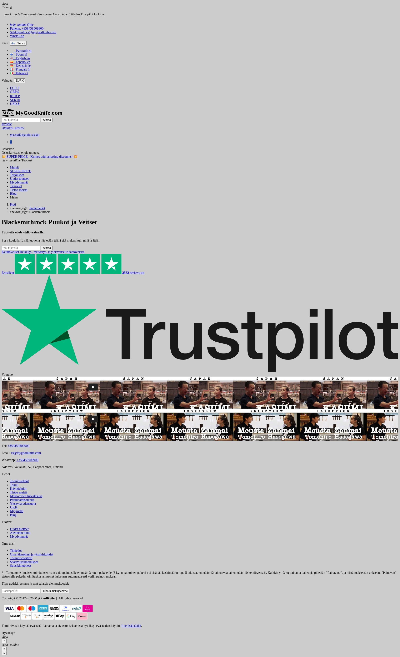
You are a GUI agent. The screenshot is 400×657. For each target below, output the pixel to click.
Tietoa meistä (18, 492)
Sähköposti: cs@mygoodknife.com (33, 32)
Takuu (14, 485)
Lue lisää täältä (131, 625)
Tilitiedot (16, 550)
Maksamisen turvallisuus (26, 496)
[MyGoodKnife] (32, 116)
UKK (14, 507)
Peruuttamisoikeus (22, 500)
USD (14, 103)
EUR (14, 88)
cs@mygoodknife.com (26, 453)
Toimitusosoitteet (21, 558)
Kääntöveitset (75, 252)
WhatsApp (17, 36)
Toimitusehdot (19, 481)
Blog (13, 515)
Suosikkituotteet (20, 565)
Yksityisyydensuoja (23, 503)
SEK (15, 100)
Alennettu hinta (20, 532)
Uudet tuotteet (19, 529)
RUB (15, 96)
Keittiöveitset (10, 252)
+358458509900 (18, 446)
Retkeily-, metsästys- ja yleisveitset (42, 252)
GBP (14, 91)
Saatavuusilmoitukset (24, 562)
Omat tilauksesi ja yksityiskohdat (31, 554)
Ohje (22, 24)
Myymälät (16, 511)
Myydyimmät (19, 536)
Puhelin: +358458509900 (27, 28)
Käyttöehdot (18, 488)
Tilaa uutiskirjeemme (55, 591)
